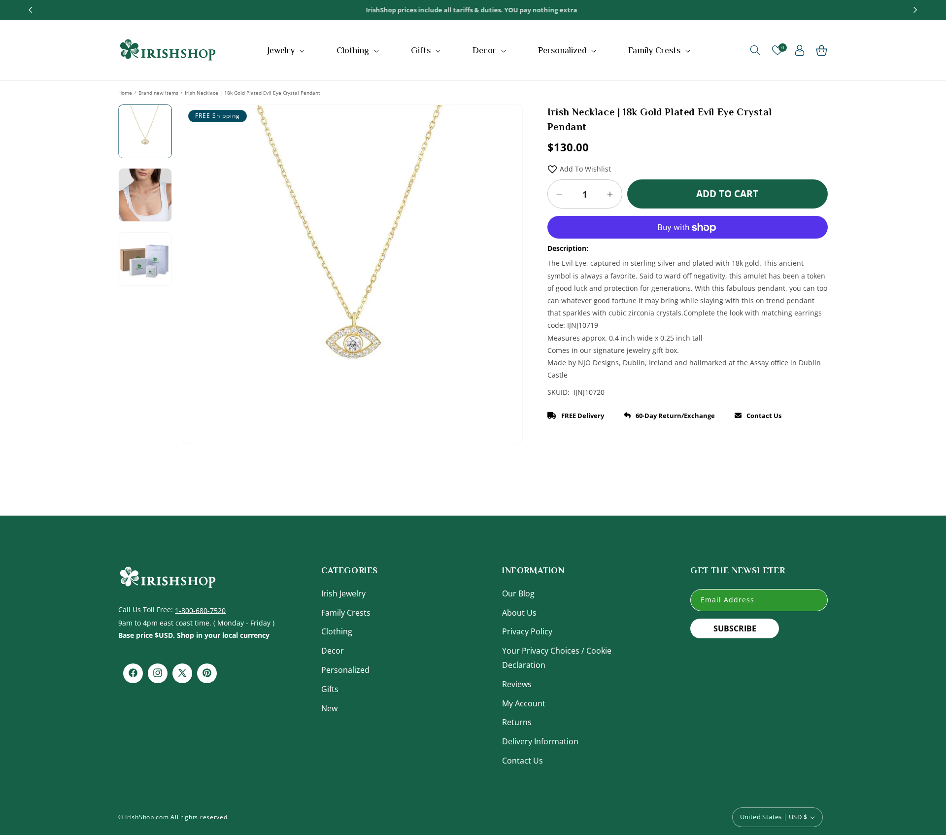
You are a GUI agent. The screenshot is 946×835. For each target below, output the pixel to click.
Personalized (345, 669)
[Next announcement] (915, 9)
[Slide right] (508, 240)
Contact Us (522, 760)
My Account (523, 702)
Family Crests (346, 612)
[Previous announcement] (30, 9)
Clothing (336, 631)
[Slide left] (197, 240)
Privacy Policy (527, 631)
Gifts (329, 688)
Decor (332, 650)
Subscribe (734, 628)
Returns (517, 722)
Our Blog (518, 593)
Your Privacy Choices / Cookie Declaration (556, 657)
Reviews (517, 683)
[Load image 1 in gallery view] (145, 131)
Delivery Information (540, 740)
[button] (287, 50)
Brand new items (158, 92)
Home (125, 92)
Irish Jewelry (343, 593)
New (329, 707)
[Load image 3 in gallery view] (145, 259)
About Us (519, 612)
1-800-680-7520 (200, 609)
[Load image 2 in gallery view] (145, 195)
